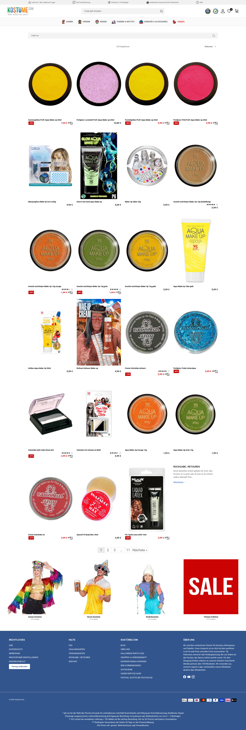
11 (128, 550)
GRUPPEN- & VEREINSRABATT (134, 657)
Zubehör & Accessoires (155, 22)
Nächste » (139, 550)
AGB (11, 645)
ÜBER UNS (125, 649)
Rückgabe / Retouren (186, 466)
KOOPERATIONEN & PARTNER (133, 661)
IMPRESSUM (14, 653)
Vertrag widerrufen (19, 666)
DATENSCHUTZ (16, 649)
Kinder (103, 22)
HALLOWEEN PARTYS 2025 (132, 653)
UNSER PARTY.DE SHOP (131, 673)
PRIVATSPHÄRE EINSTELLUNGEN (23, 657)
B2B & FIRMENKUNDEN (131, 665)
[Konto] (223, 11)
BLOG (123, 645)
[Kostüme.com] (20, 11)
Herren (86, 22)
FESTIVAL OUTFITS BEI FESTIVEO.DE (137, 678)
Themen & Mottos (125, 22)
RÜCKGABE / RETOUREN (79, 657)
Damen (69, 22)
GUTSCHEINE (126, 669)
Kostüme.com (19, 700)
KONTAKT (73, 661)
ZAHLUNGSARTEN (77, 649)
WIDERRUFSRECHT (17, 661)
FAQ (70, 645)
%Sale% (181, 22)
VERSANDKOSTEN (77, 653)
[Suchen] (213, 35)
